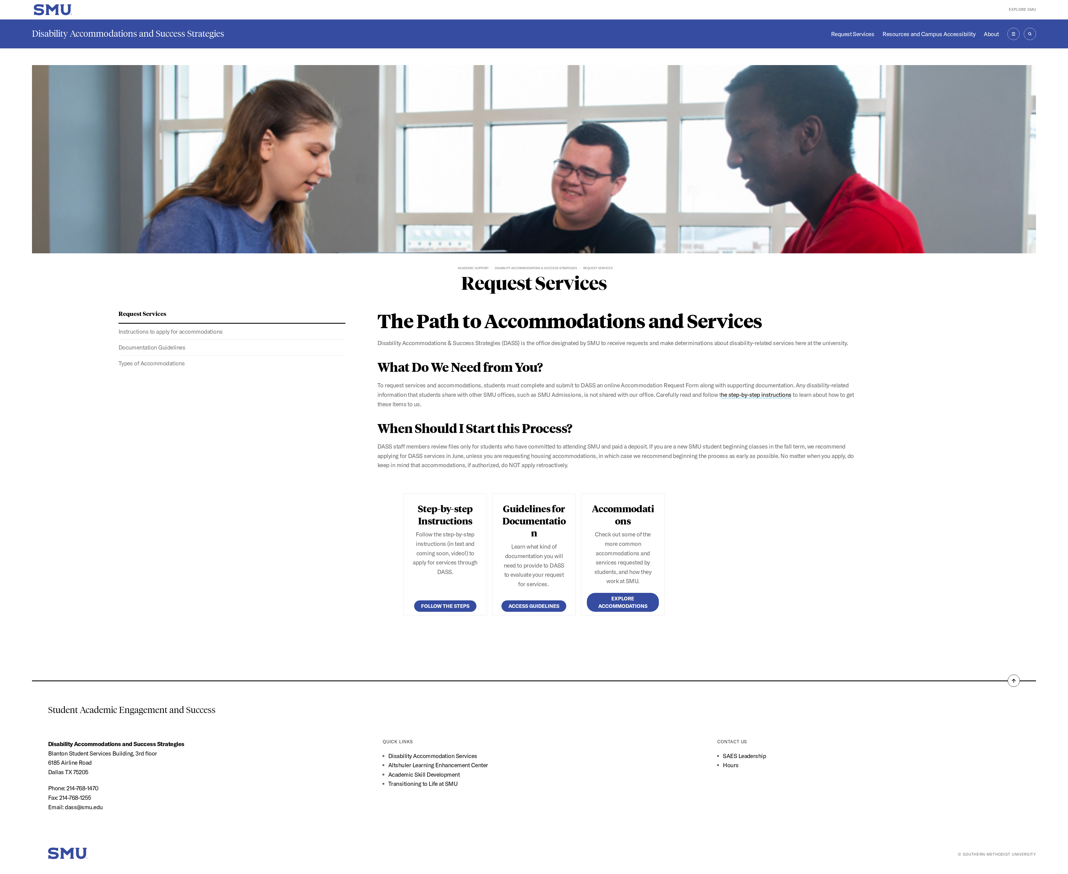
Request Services (852, 34)
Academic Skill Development (424, 774)
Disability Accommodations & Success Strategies (536, 268)
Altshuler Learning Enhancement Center (438, 765)
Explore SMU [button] (1022, 9)
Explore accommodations (622, 602)
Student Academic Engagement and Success (132, 709)
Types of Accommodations (151, 363)
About (991, 34)
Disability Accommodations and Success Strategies (128, 33)
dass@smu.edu (84, 807)
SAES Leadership (744, 755)
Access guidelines (533, 606)
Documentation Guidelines (151, 347)
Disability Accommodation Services (433, 755)
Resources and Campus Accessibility (928, 34)
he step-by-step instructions (756, 394)
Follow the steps (445, 606)
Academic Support (473, 268)
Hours (730, 765)
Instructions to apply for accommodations (170, 331)
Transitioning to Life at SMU (423, 783)
